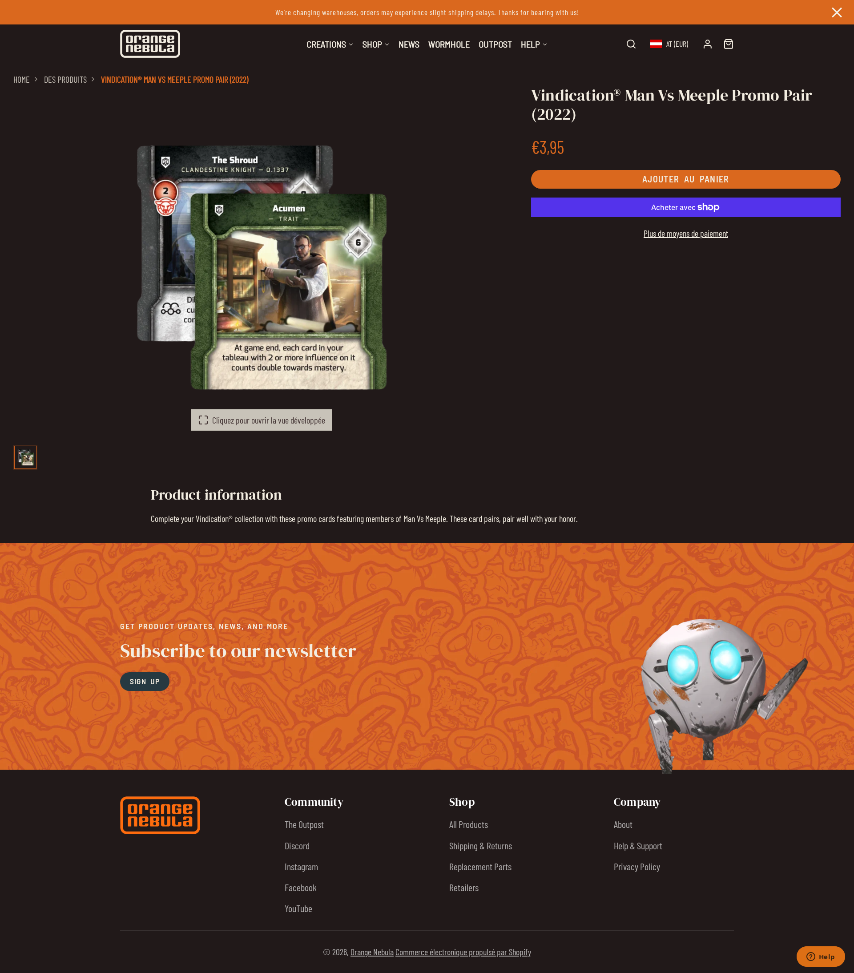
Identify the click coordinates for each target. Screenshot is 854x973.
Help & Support (638, 845)
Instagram (301, 866)
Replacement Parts (480, 866)
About (623, 824)
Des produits (65, 79)
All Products (468, 824)
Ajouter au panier (685, 179)
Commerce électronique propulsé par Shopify (463, 951)
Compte (707, 44)
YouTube (298, 908)
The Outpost (304, 824)
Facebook (301, 887)
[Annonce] (427, 12)
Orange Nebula (372, 951)
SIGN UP (145, 681)
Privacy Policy (637, 866)
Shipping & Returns (480, 845)
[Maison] (150, 44)
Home (21, 79)
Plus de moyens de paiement (686, 233)
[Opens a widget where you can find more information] (820, 957)
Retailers (464, 887)
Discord (297, 845)
